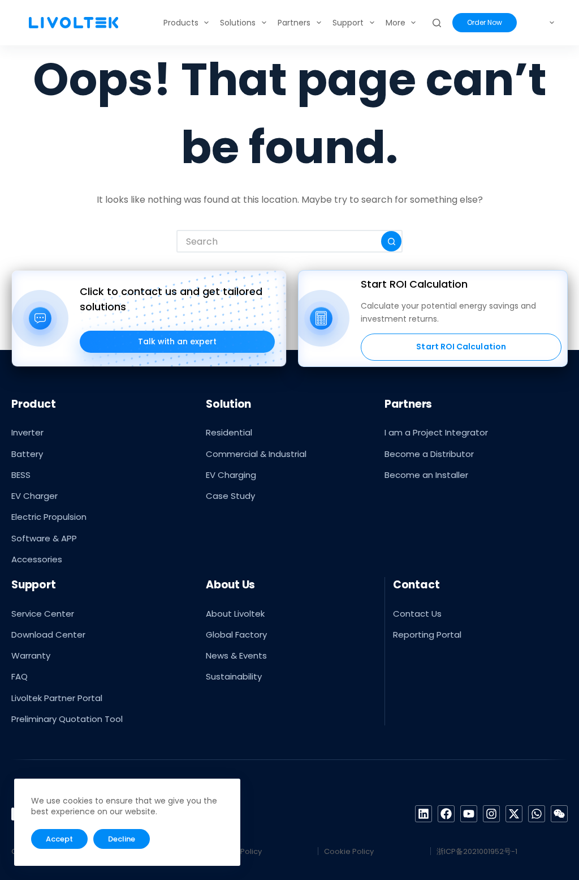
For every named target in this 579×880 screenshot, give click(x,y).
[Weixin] (559, 813)
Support (348, 22)
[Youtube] (468, 813)
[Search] (437, 23)
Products (180, 22)
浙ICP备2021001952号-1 (477, 851)
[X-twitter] (513, 813)
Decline (121, 839)
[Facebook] (446, 813)
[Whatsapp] (536, 813)
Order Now (484, 22)
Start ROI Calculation (460, 346)
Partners (294, 22)
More (395, 22)
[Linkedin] (423, 813)
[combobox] (279, 241)
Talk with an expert (177, 341)
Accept (59, 839)
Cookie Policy (349, 851)
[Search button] (391, 241)
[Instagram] (491, 813)
